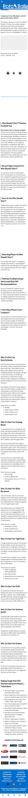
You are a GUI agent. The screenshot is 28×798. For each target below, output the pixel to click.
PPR (3, 55)
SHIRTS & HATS (7, 776)
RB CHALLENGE (21, 776)
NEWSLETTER (21, 774)
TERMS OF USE (21, 781)
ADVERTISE (21, 772)
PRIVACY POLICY (7, 781)
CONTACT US (7, 772)
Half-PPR (8, 55)
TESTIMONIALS (7, 774)
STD (14, 55)
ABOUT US (7, 779)
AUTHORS (21, 779)
